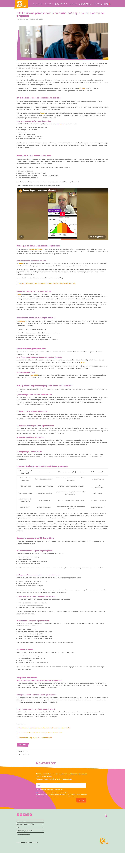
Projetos (73, 4)
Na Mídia (96, 4)
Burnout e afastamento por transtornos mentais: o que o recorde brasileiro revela (47, 283)
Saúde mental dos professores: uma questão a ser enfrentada (40, 733)
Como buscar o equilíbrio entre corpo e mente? (35, 738)
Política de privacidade (25, 831)
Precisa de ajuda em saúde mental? (85, 4)
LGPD (18, 828)
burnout (82, 88)
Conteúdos (48, 4)
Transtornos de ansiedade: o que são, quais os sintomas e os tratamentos (45, 728)
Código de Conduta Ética (25, 824)
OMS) (43, 113)
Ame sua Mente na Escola (61, 4)
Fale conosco (21, 821)
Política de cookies (23, 834)
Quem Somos (37, 4)
